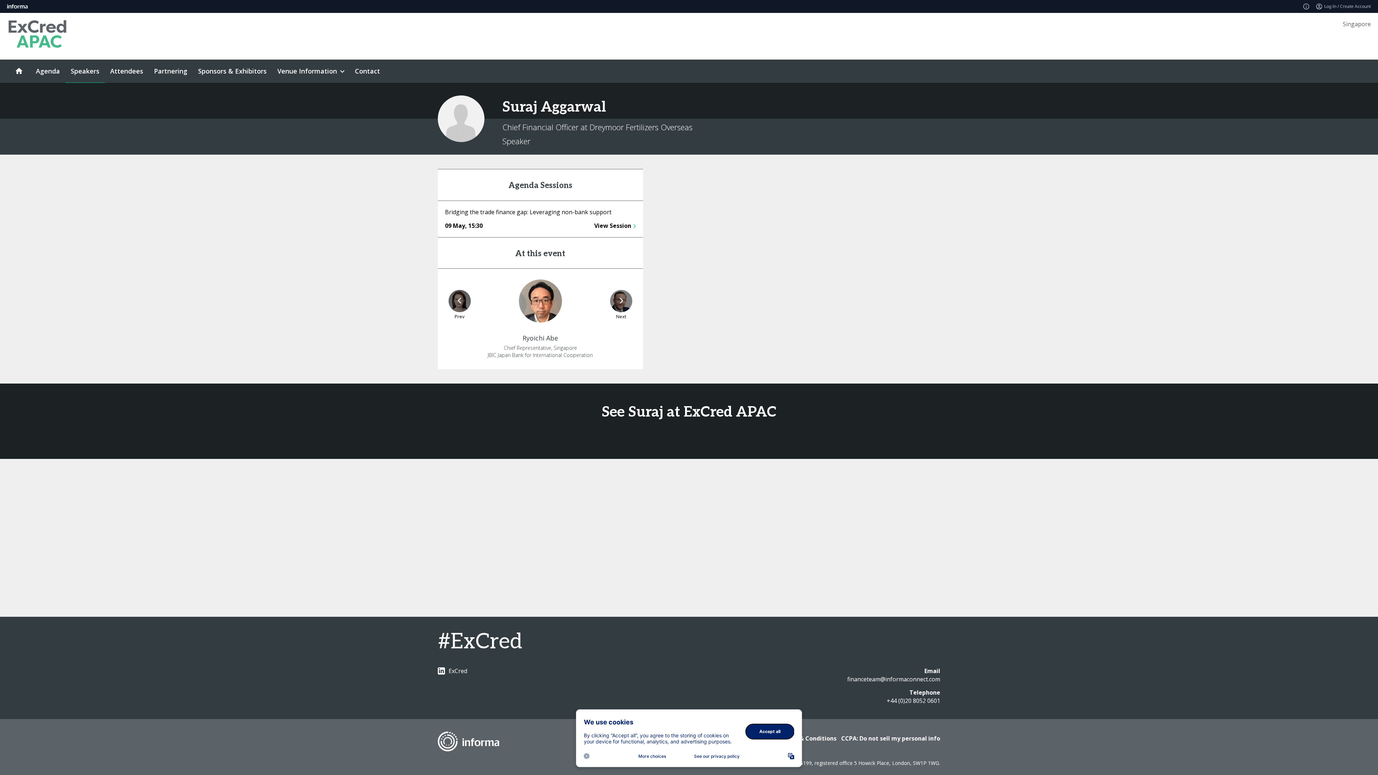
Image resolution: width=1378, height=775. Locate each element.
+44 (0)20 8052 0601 (913, 701)
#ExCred (480, 642)
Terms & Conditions (807, 738)
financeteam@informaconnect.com (893, 679)
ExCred (458, 671)
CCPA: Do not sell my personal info (890, 738)
